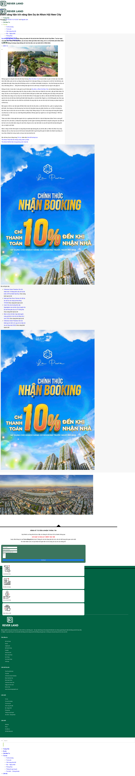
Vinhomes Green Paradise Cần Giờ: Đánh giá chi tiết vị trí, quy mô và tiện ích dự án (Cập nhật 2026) (14, 323)
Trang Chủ (6, 18)
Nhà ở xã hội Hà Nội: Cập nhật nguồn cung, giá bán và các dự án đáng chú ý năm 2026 (14, 316)
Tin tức (5, 24)
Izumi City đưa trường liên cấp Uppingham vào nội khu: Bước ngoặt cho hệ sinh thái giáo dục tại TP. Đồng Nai (15, 307)
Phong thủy (9, 35)
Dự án (4, 751)
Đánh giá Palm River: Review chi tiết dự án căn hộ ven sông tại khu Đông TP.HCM (14, 301)
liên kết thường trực (32, 137)
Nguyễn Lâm (24, 19)
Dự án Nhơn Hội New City (9, 38)
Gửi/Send (43, 560)
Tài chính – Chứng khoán (12, 771)
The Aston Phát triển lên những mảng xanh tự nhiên (15, 139)
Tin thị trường (9, 27)
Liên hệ (5, 773)
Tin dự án (8, 29)
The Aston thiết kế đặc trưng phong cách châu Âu (15, 142)
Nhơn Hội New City (34, 79)
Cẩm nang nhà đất (11, 31)
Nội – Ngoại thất (10, 33)
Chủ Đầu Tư (6, 22)
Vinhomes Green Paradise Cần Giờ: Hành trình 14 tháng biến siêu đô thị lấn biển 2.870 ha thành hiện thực (14, 292)
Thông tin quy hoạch (11, 769)
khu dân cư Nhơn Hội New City (40, 89)
